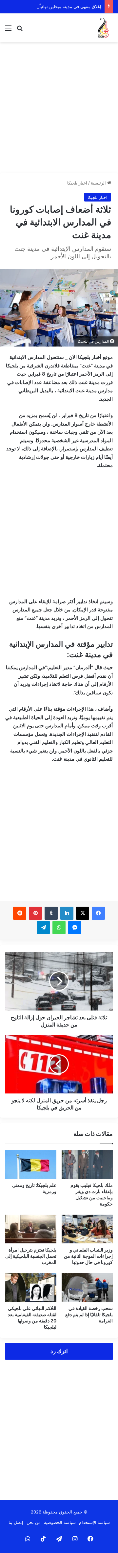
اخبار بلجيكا (77, 183)
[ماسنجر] (74, 927)
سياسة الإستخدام (94, 1522)
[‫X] (82, 913)
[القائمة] (8, 30)
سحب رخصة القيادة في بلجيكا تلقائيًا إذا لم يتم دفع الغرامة (89, 1314)
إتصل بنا (16, 1522)
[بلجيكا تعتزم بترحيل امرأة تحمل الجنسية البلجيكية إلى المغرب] (30, 1229)
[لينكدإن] (66, 913)
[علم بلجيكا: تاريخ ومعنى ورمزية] (30, 1164)
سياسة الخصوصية (60, 1522)
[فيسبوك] (98, 913)
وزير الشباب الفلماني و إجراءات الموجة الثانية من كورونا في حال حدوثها (88, 1256)
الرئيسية (99, 183)
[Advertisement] (59, 107)
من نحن (34, 1522)
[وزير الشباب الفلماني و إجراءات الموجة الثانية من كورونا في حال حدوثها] (87, 1229)
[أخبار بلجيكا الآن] (103, 28)
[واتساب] (59, 927)
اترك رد (59, 1351)
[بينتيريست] (35, 913)
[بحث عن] (19, 30)
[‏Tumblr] (51, 913)
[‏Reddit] (19, 913)
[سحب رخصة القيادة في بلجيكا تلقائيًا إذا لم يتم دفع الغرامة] (87, 1287)
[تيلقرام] (43, 927)
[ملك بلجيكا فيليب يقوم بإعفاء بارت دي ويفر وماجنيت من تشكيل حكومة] (87, 1164)
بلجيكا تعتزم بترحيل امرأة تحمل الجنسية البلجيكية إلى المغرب (30, 1256)
